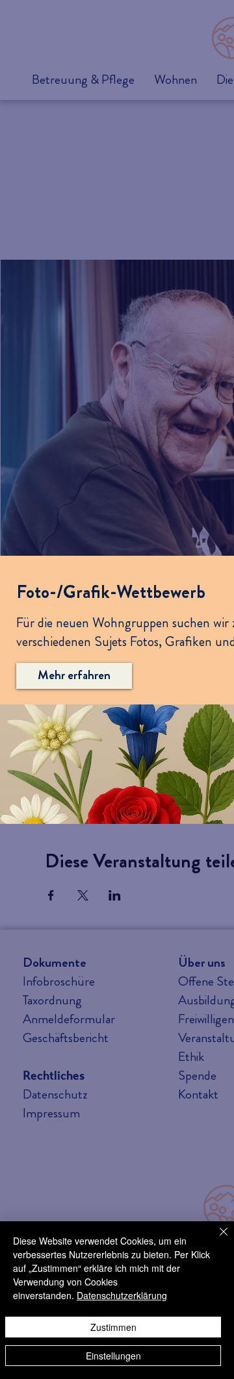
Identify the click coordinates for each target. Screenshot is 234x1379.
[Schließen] (215, 1239)
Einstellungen (113, 1355)
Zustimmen (113, 1327)
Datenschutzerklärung (122, 1295)
